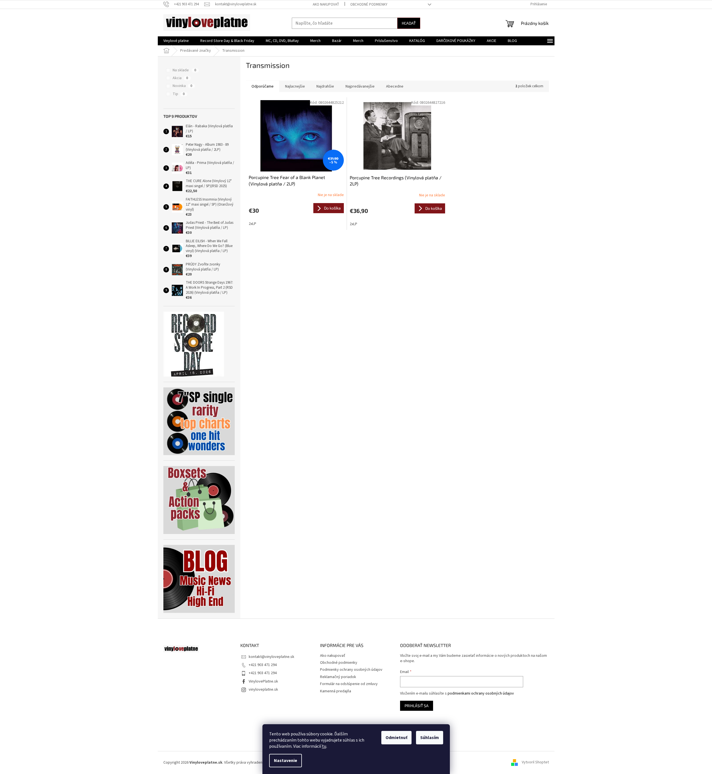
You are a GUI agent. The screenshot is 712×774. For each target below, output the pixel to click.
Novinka (182, 86)
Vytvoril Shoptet (535, 762)
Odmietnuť (396, 738)
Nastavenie (285, 760)
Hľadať (409, 23)
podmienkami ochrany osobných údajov (481, 693)
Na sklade (184, 70)
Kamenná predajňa (335, 691)
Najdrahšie (325, 86)
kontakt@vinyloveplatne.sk (271, 657)
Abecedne (394, 86)
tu (324, 746)
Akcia (180, 78)
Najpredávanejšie (360, 86)
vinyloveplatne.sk (263, 689)
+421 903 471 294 (263, 665)
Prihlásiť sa (417, 705)
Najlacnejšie (295, 86)
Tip (179, 94)
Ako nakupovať (326, 4)
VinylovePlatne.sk (263, 681)
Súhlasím (429, 738)
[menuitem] (176, 40)
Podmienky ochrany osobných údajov (351, 669)
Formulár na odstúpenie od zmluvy (349, 684)
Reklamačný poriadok (338, 677)
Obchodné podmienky (368, 4)
